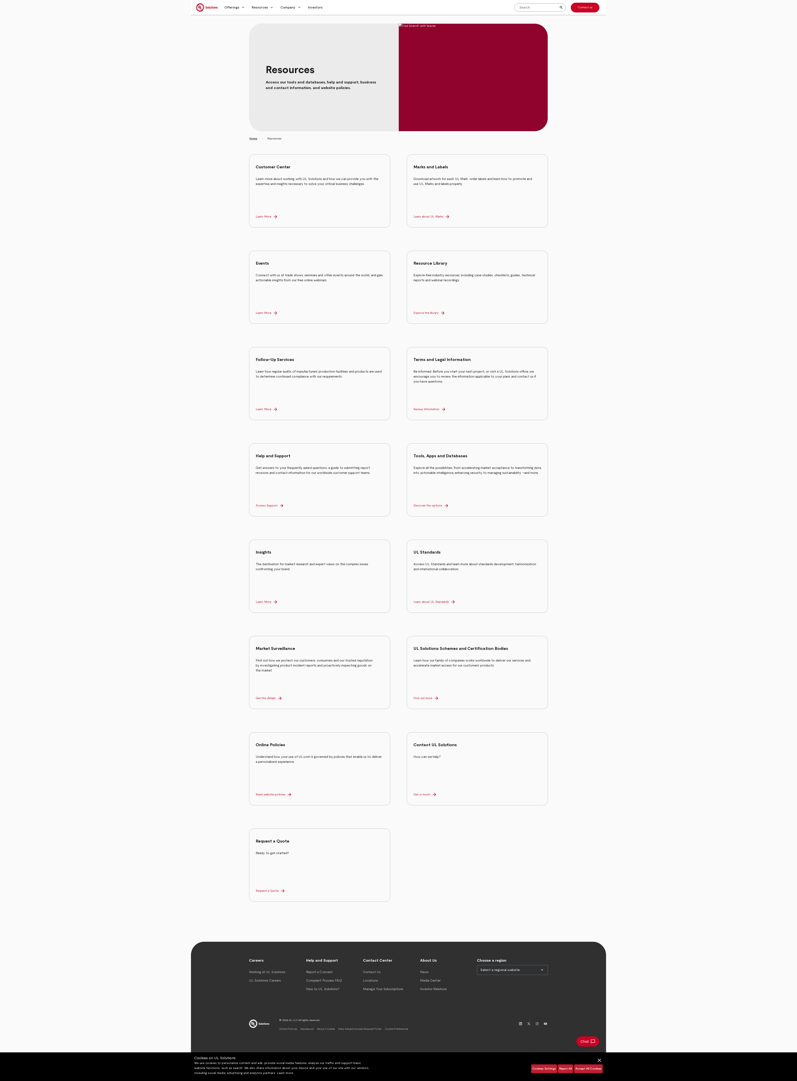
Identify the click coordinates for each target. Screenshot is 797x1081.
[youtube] (545, 1023)
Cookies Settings (544, 1068)
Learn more (285, 1073)
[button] (234, 7)
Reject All (565, 1068)
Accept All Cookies (588, 1068)
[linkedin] (520, 1023)
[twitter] (528, 1023)
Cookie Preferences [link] (396, 1029)
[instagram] (537, 1023)
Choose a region (491, 960)
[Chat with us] (587, 1041)
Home (253, 138)
